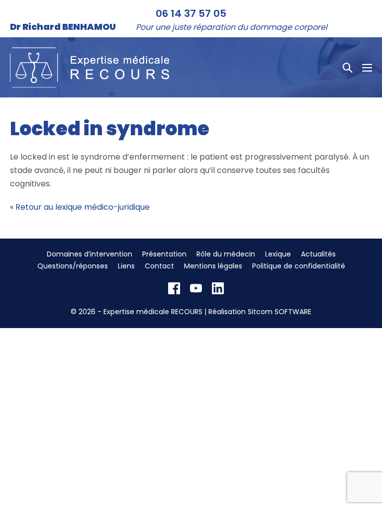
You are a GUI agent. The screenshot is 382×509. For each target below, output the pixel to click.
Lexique (278, 254)
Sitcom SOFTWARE (279, 312)
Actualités (318, 254)
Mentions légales (213, 266)
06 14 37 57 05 (191, 13)
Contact (159, 266)
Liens (126, 266)
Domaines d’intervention (89, 254)
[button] (348, 67)
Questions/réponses (72, 266)
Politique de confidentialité (298, 266)
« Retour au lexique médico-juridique (80, 207)
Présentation (164, 254)
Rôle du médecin (225, 254)
